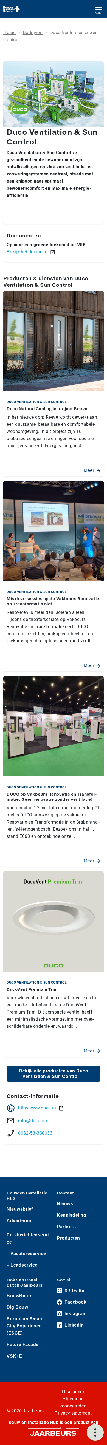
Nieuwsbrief (20, 1209)
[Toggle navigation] (98, 9)
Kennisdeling (71, 1215)
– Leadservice (22, 1265)
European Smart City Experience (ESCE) (25, 1325)
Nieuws (65, 1203)
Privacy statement (73, 1413)
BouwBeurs (20, 1295)
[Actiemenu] (95, 1432)
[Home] (12, 9)
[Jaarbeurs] (53, 1433)
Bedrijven (33, 32)
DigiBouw (17, 1307)
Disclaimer (73, 1391)
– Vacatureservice (26, 1253)
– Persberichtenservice (28, 1234)
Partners (66, 1226)
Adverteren (19, 1220)
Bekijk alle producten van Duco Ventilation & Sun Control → (53, 1074)
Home (9, 32)
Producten (68, 1238)
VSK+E (14, 1356)
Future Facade (23, 1344)
